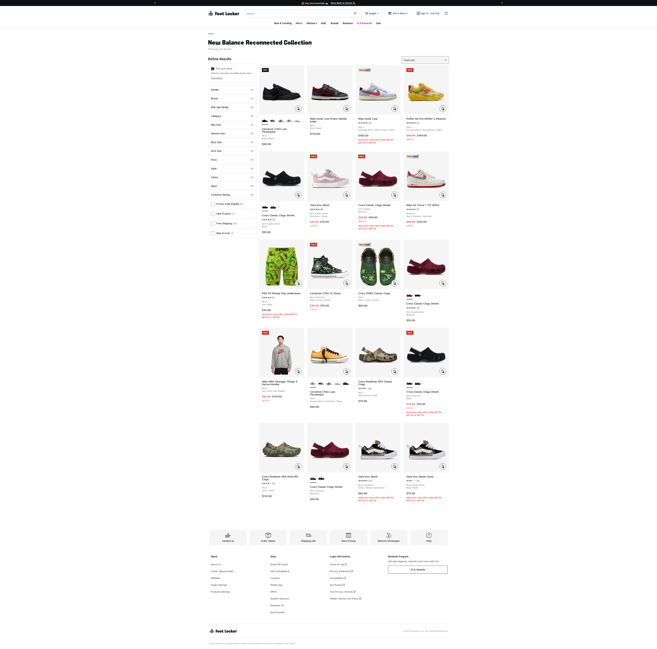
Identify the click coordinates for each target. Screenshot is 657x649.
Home (211, 33)
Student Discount (279, 598)
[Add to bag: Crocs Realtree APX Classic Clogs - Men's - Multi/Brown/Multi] (394, 371)
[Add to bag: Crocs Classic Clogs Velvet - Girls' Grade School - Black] (298, 195)
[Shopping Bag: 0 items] (446, 13)
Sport (214, 185)
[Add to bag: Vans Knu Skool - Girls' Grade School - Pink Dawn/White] (346, 195)
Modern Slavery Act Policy (344, 598)
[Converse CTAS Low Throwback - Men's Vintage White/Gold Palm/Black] (289, 121)
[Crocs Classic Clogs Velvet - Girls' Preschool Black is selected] (409, 384)
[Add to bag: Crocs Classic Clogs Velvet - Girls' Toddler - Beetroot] (394, 195)
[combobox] (302, 13)
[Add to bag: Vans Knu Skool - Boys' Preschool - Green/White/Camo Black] (394, 466)
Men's (299, 23)
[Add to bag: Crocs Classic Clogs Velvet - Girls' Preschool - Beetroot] (346, 466)
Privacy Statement (340, 571)
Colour (214, 177)
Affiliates (215, 578)
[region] (328, 3)
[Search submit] (355, 13)
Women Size (218, 133)
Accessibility (336, 578)
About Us (216, 564)
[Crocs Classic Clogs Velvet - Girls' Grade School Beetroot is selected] (409, 295)
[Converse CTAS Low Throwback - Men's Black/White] (273, 121)
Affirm (273, 591)
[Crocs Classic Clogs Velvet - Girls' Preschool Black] (321, 479)
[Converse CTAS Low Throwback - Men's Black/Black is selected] (265, 121)
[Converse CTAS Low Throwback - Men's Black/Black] (346, 384)
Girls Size (216, 150)
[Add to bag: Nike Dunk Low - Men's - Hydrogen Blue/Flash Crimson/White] (394, 108)
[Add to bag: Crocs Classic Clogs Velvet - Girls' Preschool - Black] (443, 371)
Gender (215, 89)
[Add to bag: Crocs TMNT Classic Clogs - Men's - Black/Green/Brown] (394, 283)
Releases (348, 23)
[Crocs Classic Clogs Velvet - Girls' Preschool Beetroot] (418, 384)
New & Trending (283, 23)
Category (216, 116)
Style (214, 168)
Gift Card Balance (279, 571)
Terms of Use (337, 564)
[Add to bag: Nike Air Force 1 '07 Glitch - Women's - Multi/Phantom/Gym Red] (443, 195)
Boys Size (216, 142)
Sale (378, 23)
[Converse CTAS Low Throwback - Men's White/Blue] (298, 121)
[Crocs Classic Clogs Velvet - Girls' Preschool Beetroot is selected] (313, 479)
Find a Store (217, 78)
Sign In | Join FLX (430, 13)
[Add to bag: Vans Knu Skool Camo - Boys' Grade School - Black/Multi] (443, 466)
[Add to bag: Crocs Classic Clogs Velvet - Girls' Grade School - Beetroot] (443, 283)
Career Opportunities (222, 571)
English (372, 13)
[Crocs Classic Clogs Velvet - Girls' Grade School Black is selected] (265, 207)
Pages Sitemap (219, 584)
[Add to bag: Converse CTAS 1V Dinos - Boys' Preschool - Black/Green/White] (346, 283)
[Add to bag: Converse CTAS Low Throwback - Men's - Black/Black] (298, 108)
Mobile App (276, 584)
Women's (312, 23)
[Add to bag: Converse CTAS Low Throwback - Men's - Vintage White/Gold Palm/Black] (346, 371)
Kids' (324, 23)
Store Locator (277, 612)
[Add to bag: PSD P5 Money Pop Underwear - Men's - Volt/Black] (298, 283)
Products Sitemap (220, 591)
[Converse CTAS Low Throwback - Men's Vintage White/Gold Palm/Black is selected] (313, 384)
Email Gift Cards (279, 564)
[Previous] (155, 3)
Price (214, 159)
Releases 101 (277, 605)
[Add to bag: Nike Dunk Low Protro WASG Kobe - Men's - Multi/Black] (346, 108)
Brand (214, 98)
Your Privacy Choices (341, 591)
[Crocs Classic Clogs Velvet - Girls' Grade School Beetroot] (273, 207)
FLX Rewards (364, 23)
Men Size (216, 124)
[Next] (502, 3)
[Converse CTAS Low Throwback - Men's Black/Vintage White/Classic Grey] (281, 121)
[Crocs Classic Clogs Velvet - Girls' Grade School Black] (418, 295)
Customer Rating (220, 194)
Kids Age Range (219, 107)
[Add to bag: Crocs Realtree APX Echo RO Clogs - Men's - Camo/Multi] (298, 466)
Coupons (275, 578)
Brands (335, 23)
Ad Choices (336, 584)
